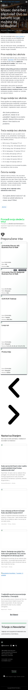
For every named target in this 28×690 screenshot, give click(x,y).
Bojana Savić (4, 609)
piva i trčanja (20, 36)
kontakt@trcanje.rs (6, 660)
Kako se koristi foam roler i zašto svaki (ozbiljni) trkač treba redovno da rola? (14, 468)
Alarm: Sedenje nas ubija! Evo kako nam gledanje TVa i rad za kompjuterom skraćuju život (13, 553)
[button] (26, 2)
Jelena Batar (4, 524)
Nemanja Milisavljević (6, 483)
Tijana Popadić (4, 566)
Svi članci (14, 615)
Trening (9, 524)
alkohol (4, 207)
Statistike (11, 59)
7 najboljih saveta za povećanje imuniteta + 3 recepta (13, 595)
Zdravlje (4, 5)
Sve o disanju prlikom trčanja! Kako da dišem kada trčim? (13, 512)
